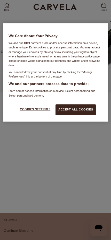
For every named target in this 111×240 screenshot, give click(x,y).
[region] (55, 72)
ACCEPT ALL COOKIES (75, 109)
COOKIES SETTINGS (35, 109)
